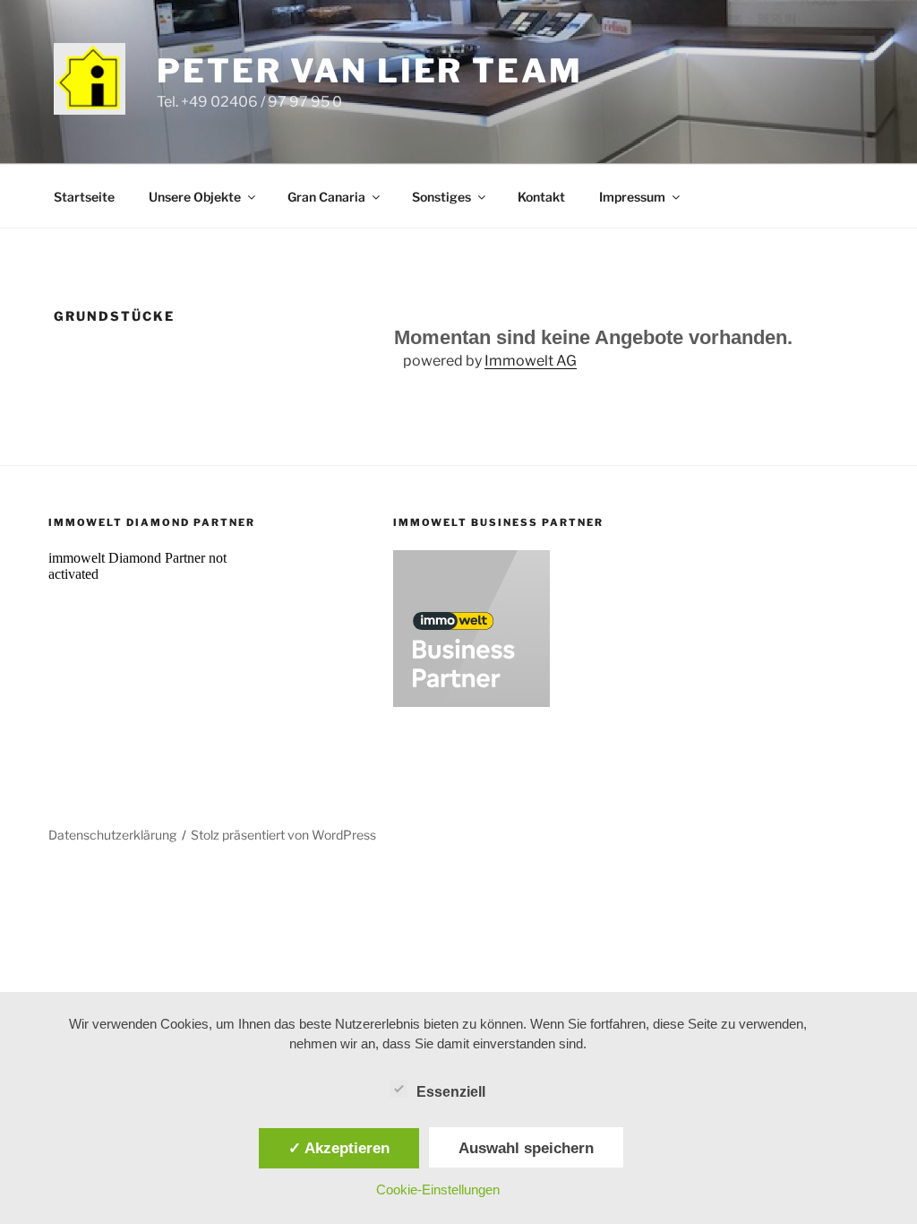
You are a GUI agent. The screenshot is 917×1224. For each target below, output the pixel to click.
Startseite (84, 196)
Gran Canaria (326, 196)
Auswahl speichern (526, 1148)
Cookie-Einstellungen (438, 1189)
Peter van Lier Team (370, 71)
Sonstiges (441, 196)
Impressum (632, 196)
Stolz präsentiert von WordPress (283, 834)
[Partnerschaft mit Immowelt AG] (471, 702)
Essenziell (450, 1091)
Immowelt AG (530, 360)
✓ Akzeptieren (339, 1148)
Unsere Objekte (195, 196)
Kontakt (541, 196)
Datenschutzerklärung (112, 834)
